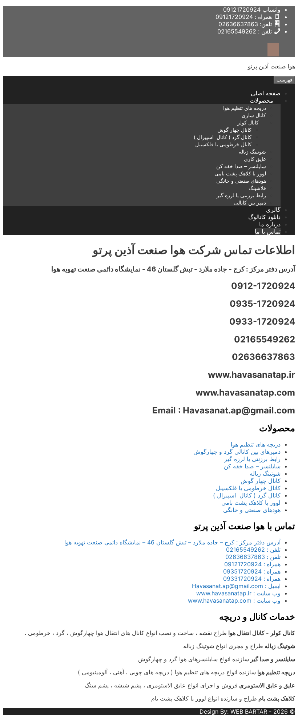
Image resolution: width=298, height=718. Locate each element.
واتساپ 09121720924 (252, 9)
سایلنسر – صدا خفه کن (241, 166)
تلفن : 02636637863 (253, 556)
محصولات (261, 100)
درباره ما (270, 224)
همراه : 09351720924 (252, 571)
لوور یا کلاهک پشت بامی (240, 173)
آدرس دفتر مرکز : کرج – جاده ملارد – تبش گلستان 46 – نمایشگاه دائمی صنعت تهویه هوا (172, 542)
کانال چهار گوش (234, 130)
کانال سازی (254, 115)
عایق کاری (255, 159)
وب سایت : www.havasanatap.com (234, 600)
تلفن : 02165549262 (253, 549)
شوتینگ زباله (252, 151)
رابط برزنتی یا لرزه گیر (241, 195)
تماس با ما (268, 231)
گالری (273, 209)
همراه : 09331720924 (252, 578)
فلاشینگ (257, 188)
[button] (246, 100)
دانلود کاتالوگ (264, 217)
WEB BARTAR (248, 711)
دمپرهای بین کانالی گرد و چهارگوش (237, 451)
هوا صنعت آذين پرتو (271, 66)
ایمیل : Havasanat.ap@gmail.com (236, 586)
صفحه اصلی (266, 93)
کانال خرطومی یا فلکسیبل (223, 144)
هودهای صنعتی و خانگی (241, 181)
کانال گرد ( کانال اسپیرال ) (222, 137)
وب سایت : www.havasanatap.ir (238, 593)
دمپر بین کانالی (250, 202)
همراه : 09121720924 (252, 564)
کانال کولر (248, 122)
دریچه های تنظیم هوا (244, 108)
